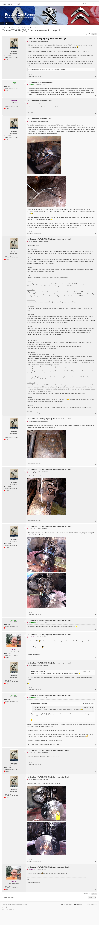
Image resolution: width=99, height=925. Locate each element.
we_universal (7, 905)
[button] (96, 34)
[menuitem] (9, 23)
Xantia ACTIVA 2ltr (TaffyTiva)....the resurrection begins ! (31, 30)
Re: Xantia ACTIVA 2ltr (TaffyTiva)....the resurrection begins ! (49, 750)
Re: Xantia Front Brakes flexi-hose (39, 82)
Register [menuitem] (87, 4)
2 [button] (93, 34)
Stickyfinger (36, 703)
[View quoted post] (44, 671)
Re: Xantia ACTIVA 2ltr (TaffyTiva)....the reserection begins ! (49, 239)
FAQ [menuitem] (2, 23)
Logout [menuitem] (95, 4)
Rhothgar (35, 671)
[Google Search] (18, 4)
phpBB (9, 904)
